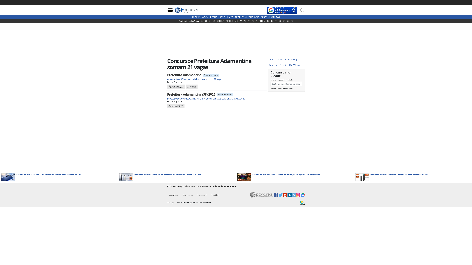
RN (263, 21)
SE (288, 21)
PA (241, 21)
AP (193, 21)
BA (202, 21)
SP (284, 21)
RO (272, 21)
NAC (181, 21)
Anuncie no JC (202, 195)
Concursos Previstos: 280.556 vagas (285, 65)
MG (236, 21)
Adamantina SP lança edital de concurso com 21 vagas (194, 79)
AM (197, 21)
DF (210, 21)
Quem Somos (174, 195)
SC (280, 21)
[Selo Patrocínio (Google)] (282, 10)
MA (222, 21)
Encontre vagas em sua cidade (282, 80)
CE (206, 21)
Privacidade (215, 195)
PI (256, 21)
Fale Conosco (188, 195)
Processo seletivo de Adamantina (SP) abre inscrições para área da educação (206, 98)
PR (249, 21)
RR (276, 21)
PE (253, 21)
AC (185, 21)
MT (227, 21)
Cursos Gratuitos (270, 17)
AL (190, 21)
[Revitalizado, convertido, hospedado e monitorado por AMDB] (302, 202)
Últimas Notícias (200, 17)
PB (245, 21)
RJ (260, 21)
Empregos (240, 17)
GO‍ (218, 21)
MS (231, 21)
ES (214, 21)
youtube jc (253, 17)
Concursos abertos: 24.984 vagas (284, 59)
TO (292, 21)
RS (268, 21)
